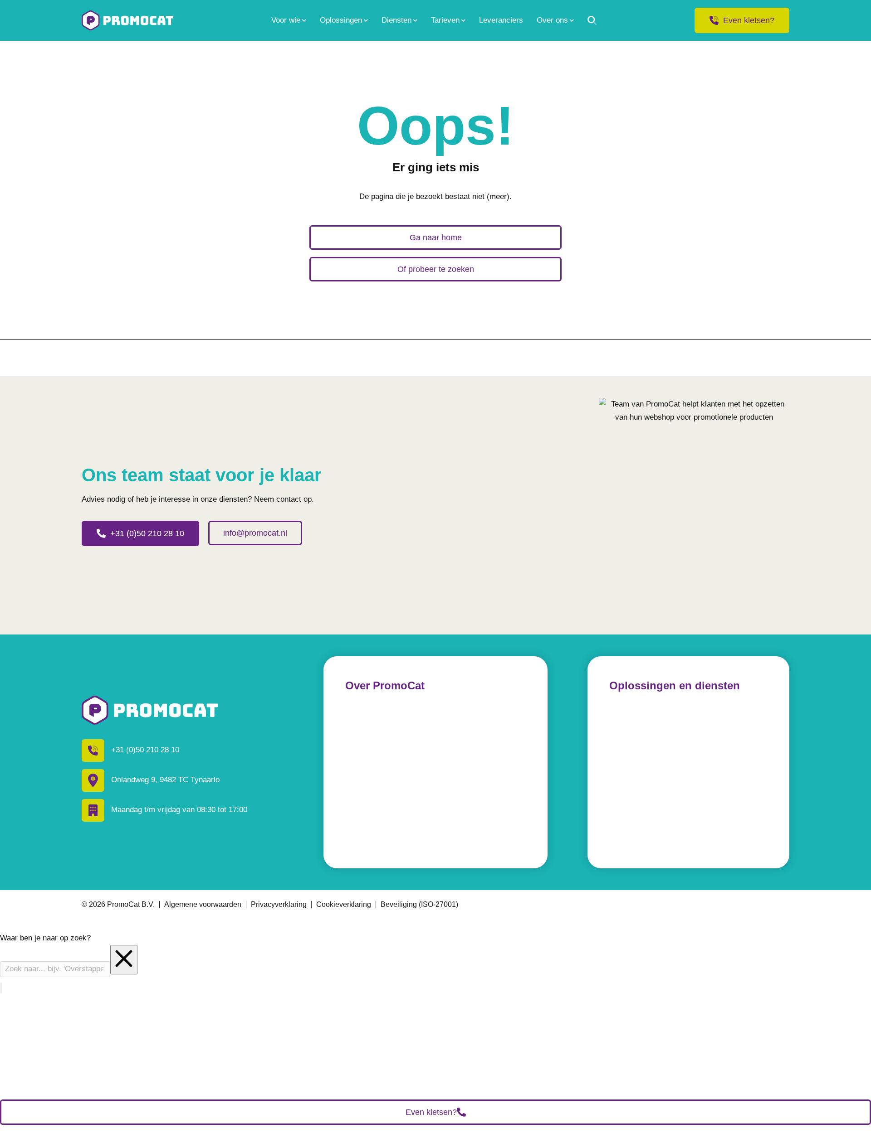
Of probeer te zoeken (435, 269)
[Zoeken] (592, 20)
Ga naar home (436, 237)
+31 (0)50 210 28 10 (147, 533)
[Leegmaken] (123, 959)
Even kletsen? (748, 20)
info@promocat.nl (255, 533)
